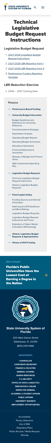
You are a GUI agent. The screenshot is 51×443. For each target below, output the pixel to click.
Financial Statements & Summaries (23, 151)
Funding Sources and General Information (26, 201)
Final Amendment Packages (25, 129)
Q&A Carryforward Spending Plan (25, 165)
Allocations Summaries (23, 146)
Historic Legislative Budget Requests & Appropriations (25, 235)
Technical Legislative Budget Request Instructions (25, 179)
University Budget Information (27, 115)
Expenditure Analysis (22, 133)
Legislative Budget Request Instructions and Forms (25, 218)
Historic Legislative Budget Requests (25, 186)
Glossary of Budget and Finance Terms (27, 158)
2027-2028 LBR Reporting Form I (26, 63)
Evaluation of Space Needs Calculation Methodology (25, 225)
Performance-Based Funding (26, 109)
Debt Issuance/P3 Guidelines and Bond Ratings (26, 208)
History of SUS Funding (23, 242)
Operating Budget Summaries (26, 141)
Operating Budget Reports (24, 137)
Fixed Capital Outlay (22, 194)
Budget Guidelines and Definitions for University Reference (24, 123)
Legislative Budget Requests (26, 173)
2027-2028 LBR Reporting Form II (26, 68)
